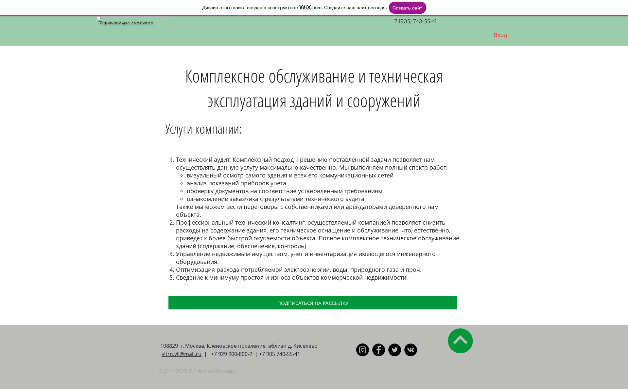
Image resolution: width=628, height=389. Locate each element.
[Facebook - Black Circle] (378, 349)
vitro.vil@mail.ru (181, 354)
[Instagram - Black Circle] (362, 349)
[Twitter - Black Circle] (394, 349)
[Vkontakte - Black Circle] (410, 349)
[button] (312, 302)
